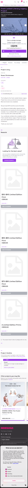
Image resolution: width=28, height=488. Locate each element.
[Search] (15, 2)
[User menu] (24, 2)
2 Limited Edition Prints (11, 325)
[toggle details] (24, 420)
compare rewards (9, 160)
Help (12, 356)
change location (21, 5)
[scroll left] (2, 25)
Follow (14, 51)
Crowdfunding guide (20, 356)
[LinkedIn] (10, 434)
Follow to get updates (9, 367)
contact (8, 77)
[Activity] (21, 1)
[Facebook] (1, 434)
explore (10, 379)
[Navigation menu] (26, 1)
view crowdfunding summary (14, 56)
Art (2, 82)
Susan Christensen (7, 12)
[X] (3, 434)
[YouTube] (6, 434)
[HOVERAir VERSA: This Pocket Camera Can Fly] (13, 394)
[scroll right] (25, 25)
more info (3, 77)
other (3, 88)
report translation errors (12, 443)
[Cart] (18, 2)
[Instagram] (8, 434)
